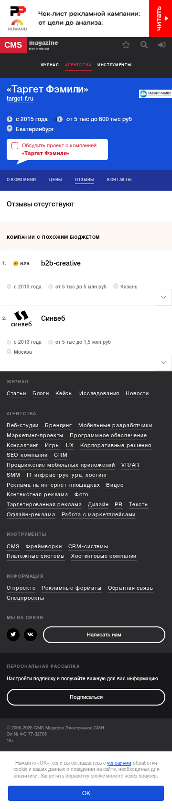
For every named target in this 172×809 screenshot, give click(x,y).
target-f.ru (20, 98)
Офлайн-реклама (31, 515)
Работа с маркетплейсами (99, 515)
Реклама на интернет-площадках (53, 485)
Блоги (40, 393)
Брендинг (58, 425)
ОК (86, 793)
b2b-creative (61, 263)
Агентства (78, 65)
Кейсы (64, 393)
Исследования (99, 393)
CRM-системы (88, 546)
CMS (13, 546)
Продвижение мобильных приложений (61, 465)
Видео (114, 485)
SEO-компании (27, 455)
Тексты (139, 505)
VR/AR (130, 465)
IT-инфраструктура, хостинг (67, 475)
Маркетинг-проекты (35, 435)
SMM (14, 475)
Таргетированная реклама (44, 505)
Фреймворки (44, 546)
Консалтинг (23, 445)
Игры (52, 445)
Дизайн (98, 505)
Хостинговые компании (104, 556)
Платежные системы (36, 556)
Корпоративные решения (115, 445)
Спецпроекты (25, 598)
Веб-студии (23, 425)
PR (119, 505)
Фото (81, 495)
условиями (119, 763)
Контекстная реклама (37, 495)
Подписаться (86, 697)
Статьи (16, 393)
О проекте (21, 588)
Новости (137, 393)
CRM (61, 455)
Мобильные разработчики (115, 425)
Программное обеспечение (108, 435)
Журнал (50, 65)
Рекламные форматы (72, 588)
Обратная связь (130, 588)
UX (70, 445)
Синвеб (53, 318)
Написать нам (104, 635)
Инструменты (114, 65)
